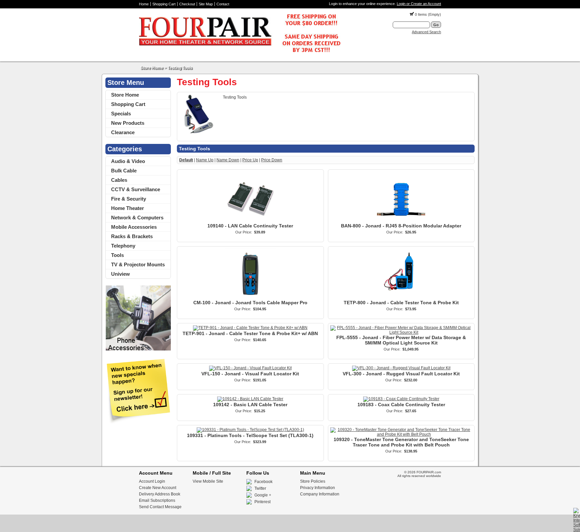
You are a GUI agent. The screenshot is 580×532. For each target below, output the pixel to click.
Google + (262, 495)
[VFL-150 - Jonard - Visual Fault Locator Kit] (250, 368)
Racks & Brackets (132, 236)
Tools (117, 255)
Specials (121, 113)
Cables (119, 180)
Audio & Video (128, 161)
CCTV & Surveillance (135, 189)
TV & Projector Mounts (138, 264)
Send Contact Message (160, 506)
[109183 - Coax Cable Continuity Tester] (401, 398)
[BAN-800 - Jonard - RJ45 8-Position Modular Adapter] (401, 220)
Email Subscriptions (157, 500)
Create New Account (157, 487)
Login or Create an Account (419, 4)
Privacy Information (317, 487)
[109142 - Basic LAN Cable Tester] (250, 398)
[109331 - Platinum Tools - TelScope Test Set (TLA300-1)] (250, 429)
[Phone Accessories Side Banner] (138, 349)
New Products (127, 123)
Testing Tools (179, 67)
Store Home (151, 67)
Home (144, 4)
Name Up (204, 160)
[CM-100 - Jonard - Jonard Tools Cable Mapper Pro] (250, 297)
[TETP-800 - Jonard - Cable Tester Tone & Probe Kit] (401, 297)
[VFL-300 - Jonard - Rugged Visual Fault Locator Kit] (401, 368)
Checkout (187, 4)
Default (186, 160)
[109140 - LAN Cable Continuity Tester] (250, 220)
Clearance (123, 132)
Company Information (319, 494)
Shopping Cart (164, 4)
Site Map (206, 4)
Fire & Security (128, 199)
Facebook (263, 481)
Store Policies (312, 481)
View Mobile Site (208, 481)
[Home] (239, 54)
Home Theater (127, 208)
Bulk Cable (124, 170)
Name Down (227, 160)
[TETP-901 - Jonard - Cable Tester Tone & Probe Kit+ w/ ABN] (250, 327)
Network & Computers (137, 217)
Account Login (152, 481)
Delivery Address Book (159, 494)
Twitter (260, 488)
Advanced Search (426, 32)
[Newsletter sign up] (138, 422)
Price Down (271, 160)
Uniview (120, 274)
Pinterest (262, 501)
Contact (222, 4)
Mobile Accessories (134, 227)
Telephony (123, 246)
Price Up (250, 160)
